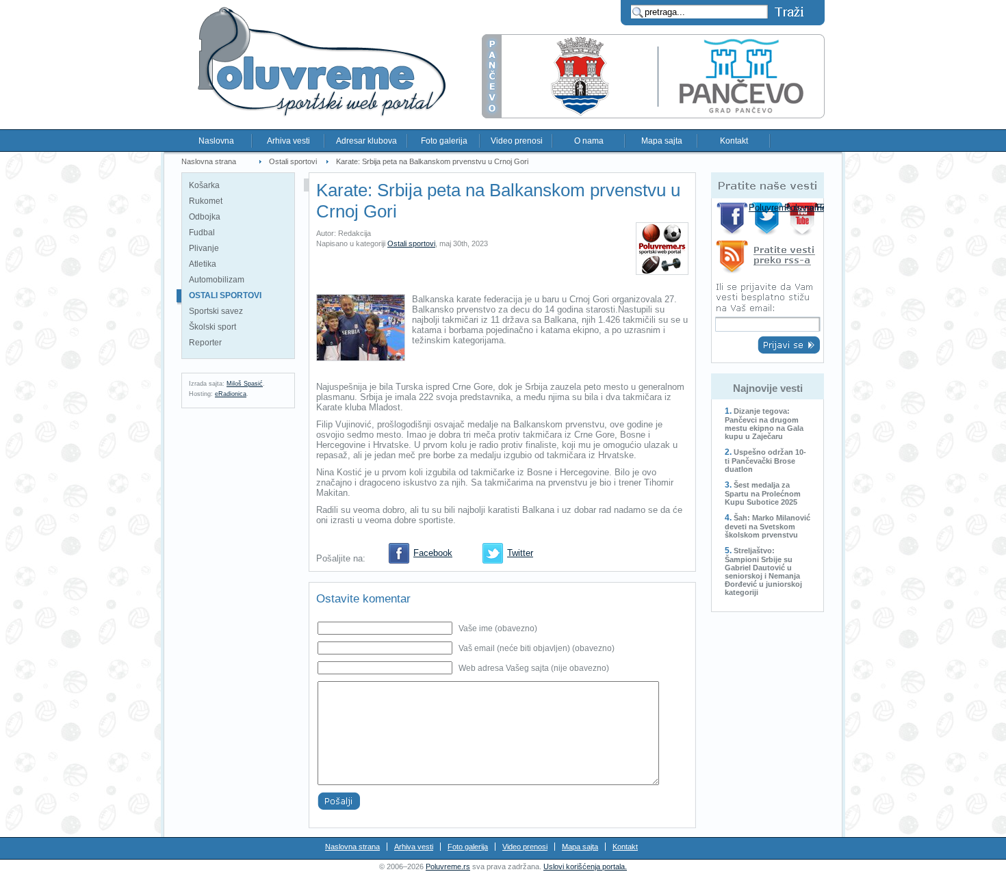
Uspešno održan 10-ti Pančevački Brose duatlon (765, 460)
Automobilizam (216, 279)
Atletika (202, 264)
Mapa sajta (661, 141)
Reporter (205, 342)
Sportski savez (216, 311)
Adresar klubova (366, 141)
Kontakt (734, 141)
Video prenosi (517, 141)
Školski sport (212, 327)
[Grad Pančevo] (653, 115)
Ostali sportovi (293, 161)
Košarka (204, 185)
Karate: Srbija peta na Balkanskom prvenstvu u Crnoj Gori (432, 161)
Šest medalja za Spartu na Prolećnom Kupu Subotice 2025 (763, 493)
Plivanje (204, 248)
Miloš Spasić (245, 383)
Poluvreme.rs (448, 866)
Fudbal (202, 232)
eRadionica (230, 393)
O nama (589, 141)
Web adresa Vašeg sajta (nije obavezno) (534, 668)
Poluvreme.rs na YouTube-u (804, 218)
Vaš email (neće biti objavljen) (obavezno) (537, 648)
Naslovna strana (208, 161)
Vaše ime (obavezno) (498, 628)
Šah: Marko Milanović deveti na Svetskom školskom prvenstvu (767, 526)
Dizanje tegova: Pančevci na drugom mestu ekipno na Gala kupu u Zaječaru (764, 423)
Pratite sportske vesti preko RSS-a (767, 259)
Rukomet (205, 201)
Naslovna (216, 141)
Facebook (432, 553)
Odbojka (204, 217)
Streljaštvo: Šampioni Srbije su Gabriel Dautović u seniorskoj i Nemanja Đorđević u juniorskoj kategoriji (763, 571)
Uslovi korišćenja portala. (585, 866)
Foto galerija (444, 141)
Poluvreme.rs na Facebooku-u (733, 218)
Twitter (520, 553)
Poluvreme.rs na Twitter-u (768, 218)
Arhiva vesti (288, 141)
